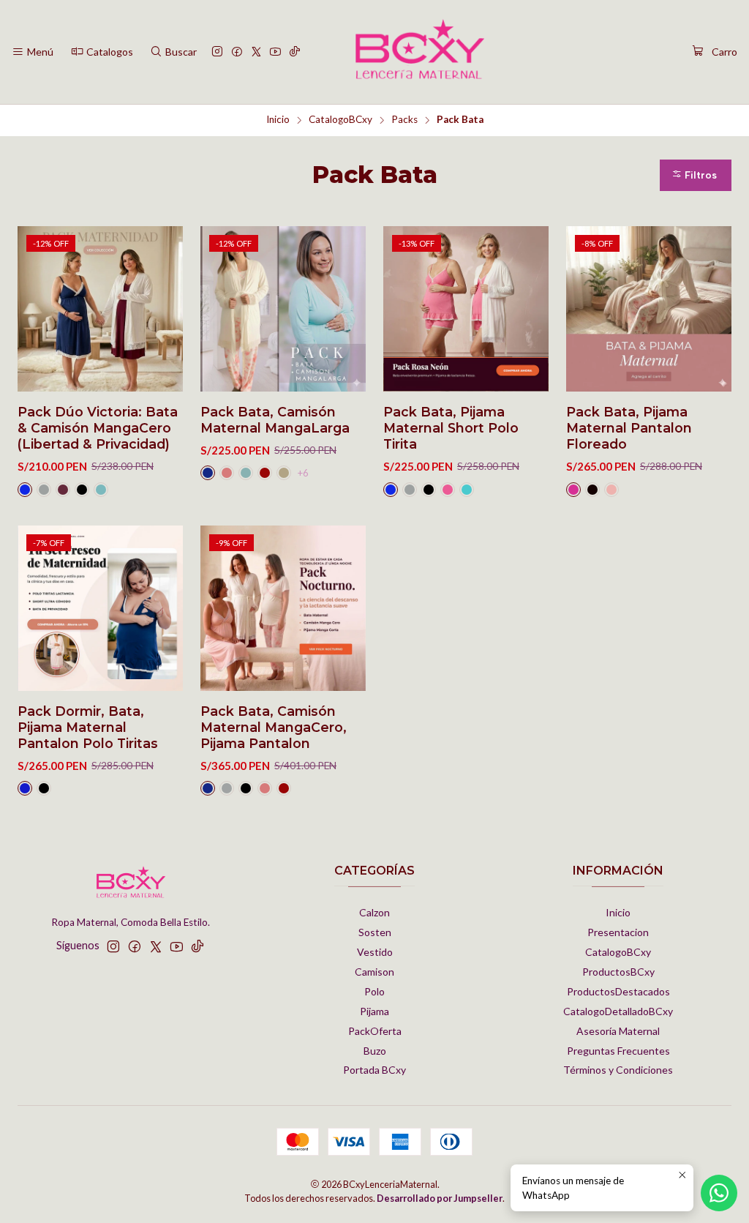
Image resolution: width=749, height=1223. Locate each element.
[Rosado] (611, 489)
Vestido (375, 952)
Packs (404, 120)
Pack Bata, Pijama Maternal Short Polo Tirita (451, 428)
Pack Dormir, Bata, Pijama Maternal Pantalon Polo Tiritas (88, 727)
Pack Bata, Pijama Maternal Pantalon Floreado (629, 428)
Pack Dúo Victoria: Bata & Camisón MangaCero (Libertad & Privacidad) (98, 428)
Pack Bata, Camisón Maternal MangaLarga (275, 419)
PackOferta (375, 1031)
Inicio (278, 120)
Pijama (374, 1011)
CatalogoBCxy (340, 120)
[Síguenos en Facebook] (237, 52)
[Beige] (283, 472)
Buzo (375, 1050)
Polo (374, 991)
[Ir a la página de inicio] (419, 52)
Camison (374, 971)
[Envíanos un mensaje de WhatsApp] (719, 1193)
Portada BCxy (374, 1069)
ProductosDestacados (618, 991)
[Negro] (82, 489)
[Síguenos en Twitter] (256, 52)
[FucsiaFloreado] (573, 489)
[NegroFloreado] (592, 489)
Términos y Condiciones (618, 1069)
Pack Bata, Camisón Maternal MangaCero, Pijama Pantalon (273, 727)
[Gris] (44, 489)
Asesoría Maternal (618, 1031)
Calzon (374, 912)
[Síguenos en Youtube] (275, 52)
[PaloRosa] (226, 472)
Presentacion (618, 932)
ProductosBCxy (618, 971)
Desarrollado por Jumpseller (440, 1198)
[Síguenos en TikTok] (294, 52)
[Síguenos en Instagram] (217, 52)
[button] (695, 175)
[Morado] (63, 489)
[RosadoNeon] (447, 489)
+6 (303, 473)
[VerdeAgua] (101, 489)
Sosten (374, 932)
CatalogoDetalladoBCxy (618, 1011)
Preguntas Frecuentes (618, 1050)
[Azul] (25, 489)
